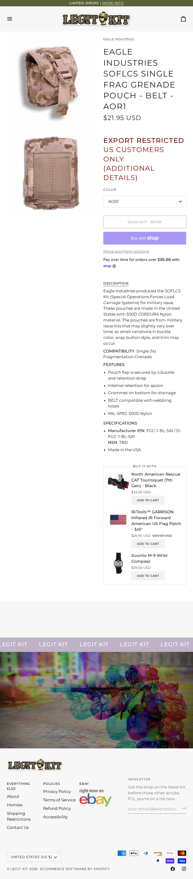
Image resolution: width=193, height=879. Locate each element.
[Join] (182, 808)
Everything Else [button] (18, 786)
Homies (14, 805)
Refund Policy (57, 808)
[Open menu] (14, 18)
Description (116, 283)
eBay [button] (84, 784)
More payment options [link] (126, 251)
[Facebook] (173, 869)
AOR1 (113, 201)
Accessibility (55, 817)
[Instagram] (184, 869)
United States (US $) (31, 857)
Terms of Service (59, 800)
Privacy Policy (57, 791)
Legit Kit (19, 869)
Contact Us (18, 827)
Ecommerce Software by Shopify (75, 869)
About (13, 796)
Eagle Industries (118, 39)
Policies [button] (51, 784)
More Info (113, 3)
